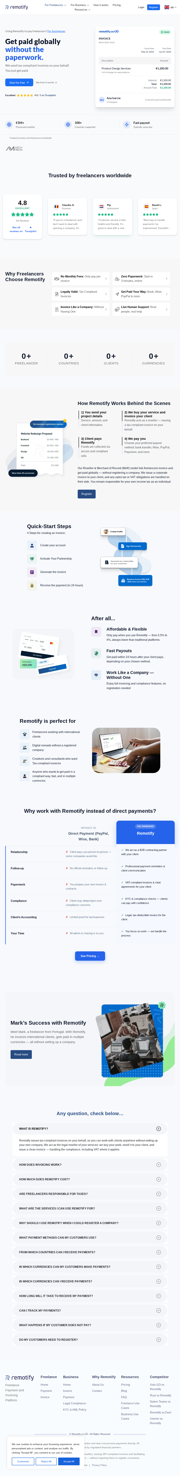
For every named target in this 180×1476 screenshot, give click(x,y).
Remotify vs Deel (160, 1412)
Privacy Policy (99, 1465)
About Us (98, 1384)
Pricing (117, 5)
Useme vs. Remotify (156, 1421)
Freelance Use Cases (130, 1405)
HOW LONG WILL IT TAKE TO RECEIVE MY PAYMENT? (56, 1296)
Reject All (46, 1461)
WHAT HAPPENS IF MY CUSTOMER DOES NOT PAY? (55, 1325)
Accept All (68, 1461)
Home (44, 1384)
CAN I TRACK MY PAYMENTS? (40, 1310)
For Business (78, 5)
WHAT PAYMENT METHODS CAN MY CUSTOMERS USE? (57, 1237)
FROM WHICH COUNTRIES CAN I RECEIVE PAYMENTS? (57, 1252)
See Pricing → (90, 956)
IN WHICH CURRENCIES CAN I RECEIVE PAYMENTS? (55, 1281)
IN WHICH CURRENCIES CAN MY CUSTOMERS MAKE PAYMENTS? (64, 1266)
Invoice (45, 1397)
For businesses (56, 31)
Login (141, 7)
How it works (101, 5)
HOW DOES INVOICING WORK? (40, 1164)
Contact (97, 1390)
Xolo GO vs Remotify (157, 1387)
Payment (46, 1390)
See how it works (45, 82)
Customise (23, 1461)
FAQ (124, 1397)
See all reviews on (23, 229)
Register (153, 7)
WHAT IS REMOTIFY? (33, 1128)
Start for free (17, 82)
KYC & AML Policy (74, 1409)
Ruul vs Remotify (160, 1395)
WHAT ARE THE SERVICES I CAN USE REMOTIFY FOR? (57, 1208)
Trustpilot (50, 95)
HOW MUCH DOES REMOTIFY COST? (44, 1179)
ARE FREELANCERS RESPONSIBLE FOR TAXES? (53, 1193)
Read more (21, 1054)
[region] (45, 1452)
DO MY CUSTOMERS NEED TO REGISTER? (48, 1339)
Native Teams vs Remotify (160, 1404)
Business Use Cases (130, 1416)
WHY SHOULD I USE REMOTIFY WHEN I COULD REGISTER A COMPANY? (68, 1223)
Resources (81, 9)
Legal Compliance (74, 1403)
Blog (124, 1390)
